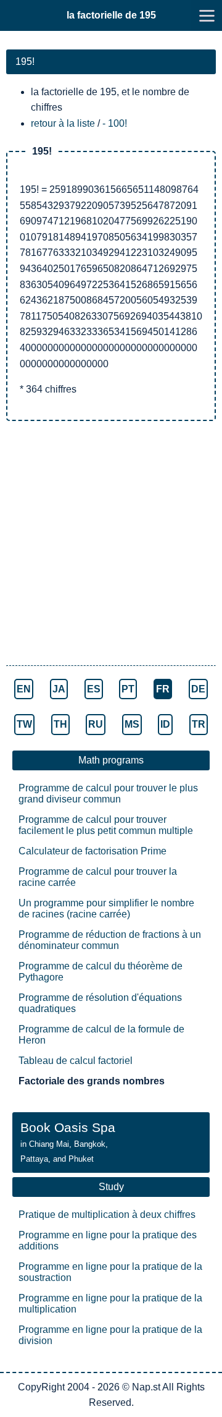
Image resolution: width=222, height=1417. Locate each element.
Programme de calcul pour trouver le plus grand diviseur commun (108, 793)
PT (127, 689)
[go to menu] (206, 15)
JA (58, 689)
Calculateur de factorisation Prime (92, 851)
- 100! (114, 123)
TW (24, 724)
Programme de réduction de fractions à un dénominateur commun (109, 940)
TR (198, 724)
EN (24, 689)
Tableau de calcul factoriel (75, 1060)
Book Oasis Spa (67, 1142)
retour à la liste (63, 123)
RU (95, 724)
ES (94, 689)
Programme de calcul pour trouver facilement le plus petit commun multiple (105, 825)
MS (132, 724)
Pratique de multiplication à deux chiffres (106, 1214)
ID (165, 724)
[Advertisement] (111, 544)
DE (198, 689)
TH (60, 724)
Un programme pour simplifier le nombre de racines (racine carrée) (106, 908)
